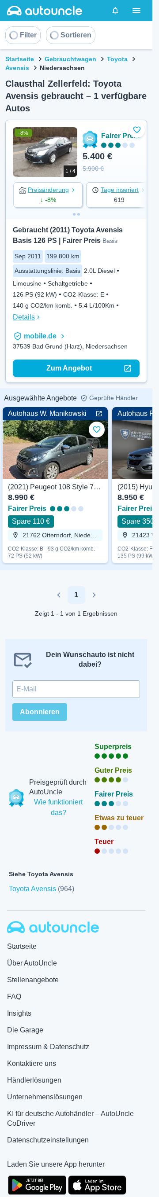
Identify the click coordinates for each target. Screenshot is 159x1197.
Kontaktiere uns (31, 1063)
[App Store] (97, 1184)
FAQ (14, 996)
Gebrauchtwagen (70, 58)
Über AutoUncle (32, 963)
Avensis (17, 67)
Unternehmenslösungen (45, 1097)
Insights (19, 1013)
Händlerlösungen (34, 1080)
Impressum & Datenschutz (48, 1046)
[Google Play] (37, 1184)
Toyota (117, 58)
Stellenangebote (33, 980)
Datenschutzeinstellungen (48, 1140)
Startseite (19, 58)
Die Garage (25, 1030)
